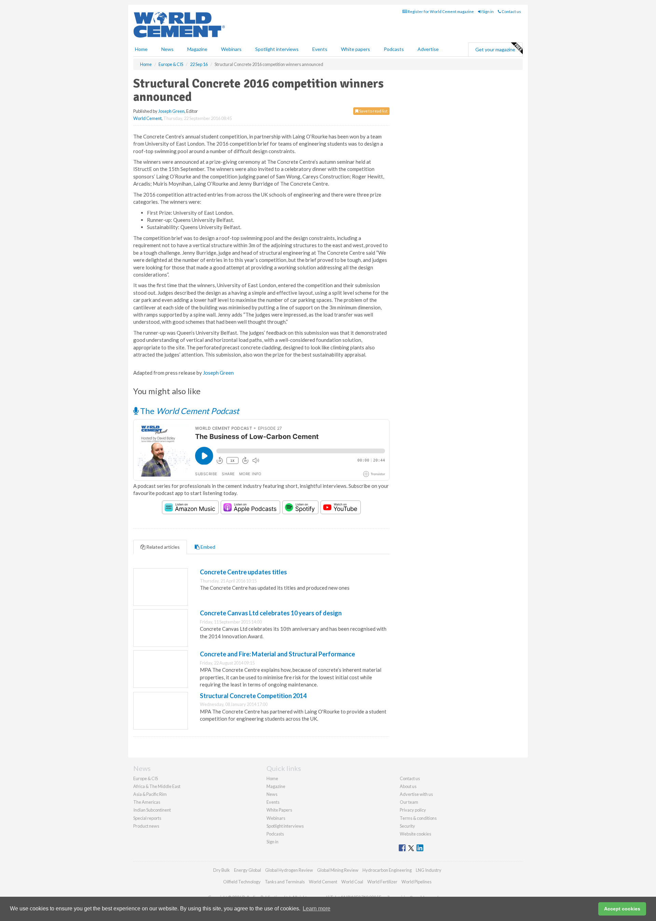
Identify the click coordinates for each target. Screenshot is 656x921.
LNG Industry (428, 870)
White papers (355, 49)
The (188, 411)
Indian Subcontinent (152, 810)
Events (319, 49)
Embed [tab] (207, 547)
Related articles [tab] (162, 547)
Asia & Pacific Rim (150, 794)
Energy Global (247, 870)
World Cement (147, 118)
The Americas (146, 802)
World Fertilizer (382, 881)
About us (408, 786)
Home (141, 49)
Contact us (511, 11)
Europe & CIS (145, 778)
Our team (409, 802)
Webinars (231, 49)
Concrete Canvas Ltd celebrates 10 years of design (271, 613)
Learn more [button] (316, 908)
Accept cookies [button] (622, 908)
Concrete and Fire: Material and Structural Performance (277, 654)
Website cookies (415, 834)
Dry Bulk (221, 870)
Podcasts (394, 49)
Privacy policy (413, 810)
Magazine (197, 49)
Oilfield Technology (242, 881)
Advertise (428, 49)
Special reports (147, 818)
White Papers (279, 810)
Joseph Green (171, 111)
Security (407, 826)
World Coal (352, 881)
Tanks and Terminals (285, 881)
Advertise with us (416, 794)
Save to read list (372, 111)
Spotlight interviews (277, 49)
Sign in (487, 11)
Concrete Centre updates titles (243, 572)
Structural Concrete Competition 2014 (253, 695)
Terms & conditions (418, 818)
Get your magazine (495, 49)
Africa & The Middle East (156, 786)
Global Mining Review (337, 870)
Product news (146, 826)
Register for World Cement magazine (440, 11)
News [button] (167, 49)
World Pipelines (416, 881)
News (271, 794)
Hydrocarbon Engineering (387, 870)
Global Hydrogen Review (289, 870)
